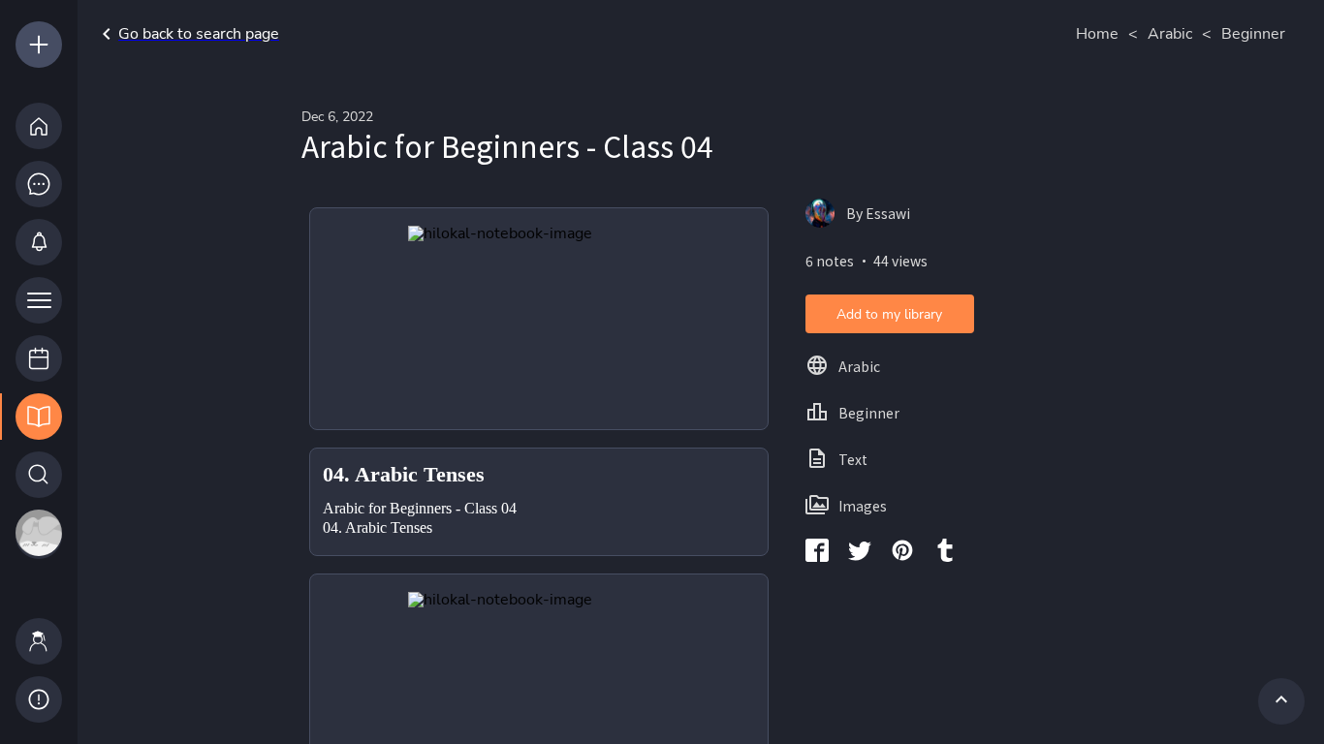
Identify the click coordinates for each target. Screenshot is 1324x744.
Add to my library (889, 314)
